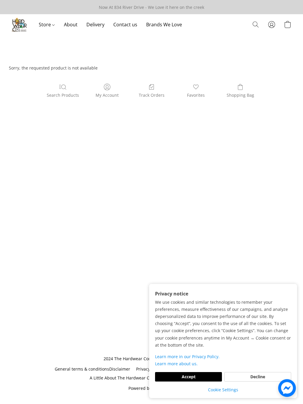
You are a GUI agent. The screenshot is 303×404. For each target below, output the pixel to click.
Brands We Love (164, 24)
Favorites (196, 95)
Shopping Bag (240, 95)
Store (45, 24)
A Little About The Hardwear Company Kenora (135, 378)
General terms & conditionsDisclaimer (92, 369)
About (71, 24)
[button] (19, 24)
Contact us (125, 24)
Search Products (63, 95)
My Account (107, 95)
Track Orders (152, 95)
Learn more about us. (176, 363)
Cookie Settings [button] (223, 389)
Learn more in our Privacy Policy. (187, 356)
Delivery (95, 24)
